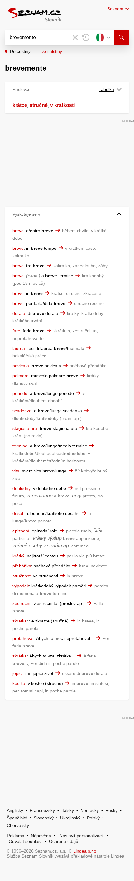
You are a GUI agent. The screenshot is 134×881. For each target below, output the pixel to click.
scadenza (21, 410)
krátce (19, 105)
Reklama (15, 835)
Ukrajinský (70, 817)
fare (16, 330)
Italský (67, 810)
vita (15, 470)
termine (19, 445)
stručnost (21, 575)
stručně (39, 105)
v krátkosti (62, 105)
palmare (20, 375)
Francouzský (42, 810)
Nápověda (41, 835)
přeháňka (21, 565)
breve (18, 230)
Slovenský (44, 817)
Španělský (17, 817)
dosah (18, 513)
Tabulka (106, 89)
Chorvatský (18, 825)
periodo (19, 393)
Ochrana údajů (63, 841)
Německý (89, 810)
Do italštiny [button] (51, 51)
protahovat (23, 638)
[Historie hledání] (86, 37)
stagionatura (24, 428)
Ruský (111, 810)
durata (18, 313)
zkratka (19, 620)
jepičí (17, 673)
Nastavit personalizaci (81, 835)
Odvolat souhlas (25, 841)
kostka (18, 683)
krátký (18, 555)
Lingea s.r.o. (85, 850)
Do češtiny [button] (20, 51)
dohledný (21, 488)
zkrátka (19, 655)
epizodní (20, 530)
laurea (18, 348)
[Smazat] (75, 37)
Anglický (15, 810)
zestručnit (21, 603)
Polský (93, 817)
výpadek (20, 585)
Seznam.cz (118, 8)
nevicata (20, 365)
